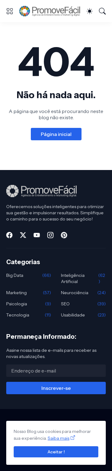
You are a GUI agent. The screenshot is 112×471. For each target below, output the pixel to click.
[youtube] (37, 235)
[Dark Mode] (89, 11)
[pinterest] (64, 235)
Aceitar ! (56, 452)
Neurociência (83, 292)
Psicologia (28, 304)
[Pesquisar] (102, 11)
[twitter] (23, 235)
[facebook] (9, 235)
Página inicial (56, 134)
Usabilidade (83, 315)
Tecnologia (28, 315)
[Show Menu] (9, 11)
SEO (83, 304)
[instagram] (50, 235)
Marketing (28, 292)
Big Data (28, 275)
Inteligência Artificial (83, 278)
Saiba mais (58, 438)
